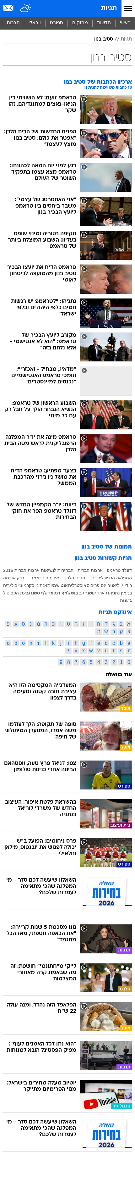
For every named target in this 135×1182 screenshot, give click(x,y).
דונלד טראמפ (119, 570)
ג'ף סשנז (39, 592)
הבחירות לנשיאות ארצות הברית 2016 (38, 570)
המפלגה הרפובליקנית (111, 577)
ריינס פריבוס (98, 585)
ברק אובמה (13, 577)
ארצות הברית (90, 570)
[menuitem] (103, 23)
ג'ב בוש (77, 592)
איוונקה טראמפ (44, 577)
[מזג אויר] (25, 8)
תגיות (109, 8)
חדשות (104, 23)
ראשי (125, 23)
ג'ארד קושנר (96, 592)
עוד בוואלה (119, 674)
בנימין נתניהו (120, 592)
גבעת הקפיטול (16, 592)
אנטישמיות (57, 585)
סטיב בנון (103, 39)
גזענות (126, 600)
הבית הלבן (75, 577)
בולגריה (10, 585)
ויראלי (35, 23)
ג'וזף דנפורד (58, 592)
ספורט (56, 23)
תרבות (13, 23)
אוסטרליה (77, 585)
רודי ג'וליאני (121, 585)
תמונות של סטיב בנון (106, 547)
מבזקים (80, 23)
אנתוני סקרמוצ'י (32, 585)
